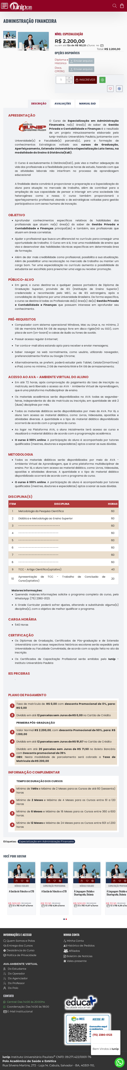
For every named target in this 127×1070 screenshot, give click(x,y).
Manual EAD (87, 103)
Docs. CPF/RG (60, 69)
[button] (21, 41)
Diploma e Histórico (61, 61)
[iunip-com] (3, 6)
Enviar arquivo (83, 60)
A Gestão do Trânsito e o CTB (21, 891)
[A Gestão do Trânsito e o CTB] (21, 870)
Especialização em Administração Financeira (46, 841)
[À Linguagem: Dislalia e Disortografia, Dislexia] (86, 870)
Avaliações (63, 103)
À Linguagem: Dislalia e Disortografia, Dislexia (84, 893)
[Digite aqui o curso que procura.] (114, 6)
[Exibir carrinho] (122, 6)
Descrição (38, 103)
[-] (69, 82)
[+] (69, 78)
